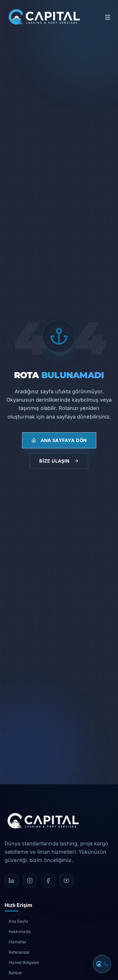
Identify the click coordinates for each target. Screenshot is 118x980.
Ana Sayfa (18, 921)
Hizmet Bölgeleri (24, 962)
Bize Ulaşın (54, 461)
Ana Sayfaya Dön (64, 440)
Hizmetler (17, 941)
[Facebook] (48, 880)
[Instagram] (30, 880)
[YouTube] (66, 880)
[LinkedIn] (11, 880)
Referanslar (19, 952)
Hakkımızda (20, 931)
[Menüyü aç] (107, 17)
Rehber (15, 972)
